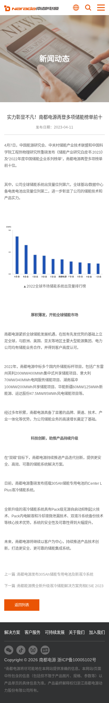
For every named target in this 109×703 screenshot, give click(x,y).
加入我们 (97, 632)
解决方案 (12, 632)
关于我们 (76, 632)
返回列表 (22, 605)
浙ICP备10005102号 (76, 659)
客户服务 (32, 632)
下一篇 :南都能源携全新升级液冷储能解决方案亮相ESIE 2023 (54, 586)
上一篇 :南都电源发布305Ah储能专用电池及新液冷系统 (48, 574)
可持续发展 (54, 632)
